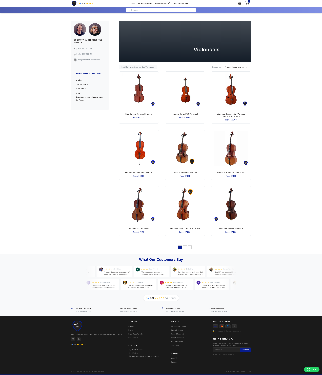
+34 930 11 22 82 (85, 48)
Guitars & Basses (177, 330)
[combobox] (162, 10)
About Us (174, 358)
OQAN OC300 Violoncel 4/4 (185, 172)
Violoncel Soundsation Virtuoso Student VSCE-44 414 (231, 115)
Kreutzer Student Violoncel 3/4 (138, 172)
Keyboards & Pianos (178, 326)
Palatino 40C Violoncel (139, 228)
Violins (79, 80)
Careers (174, 362)
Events (130, 330)
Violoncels (81, 88)
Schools (131, 326)
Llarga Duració (162, 3)
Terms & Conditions (232, 371)
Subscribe (245, 349)
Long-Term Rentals (135, 334)
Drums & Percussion (178, 334)
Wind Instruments (177, 342)
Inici (133, 3)
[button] (311, 369)
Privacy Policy (246, 371)
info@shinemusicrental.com (89, 60)
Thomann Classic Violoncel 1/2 (231, 228)
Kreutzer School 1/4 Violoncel (185, 114)
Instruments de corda (135, 67)
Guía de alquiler (180, 3)
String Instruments (177, 338)
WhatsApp (136, 353)
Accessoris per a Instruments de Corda (89, 98)
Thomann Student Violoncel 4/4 (231, 172)
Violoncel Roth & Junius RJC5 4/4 (185, 228)
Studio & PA (175, 346)
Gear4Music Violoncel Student (138, 114)
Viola (78, 93)
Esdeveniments (145, 3)
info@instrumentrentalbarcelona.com (145, 356)
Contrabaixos (82, 84)
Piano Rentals (133, 338)
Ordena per (217, 67)
